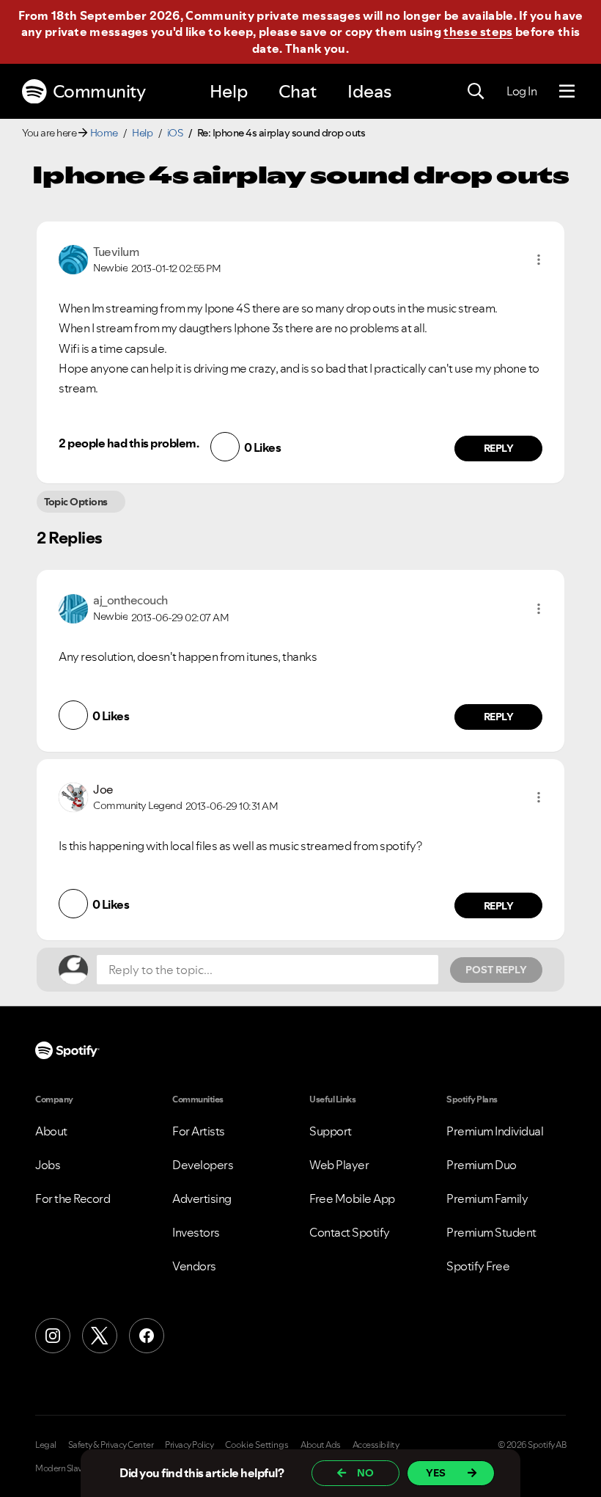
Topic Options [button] (76, 501)
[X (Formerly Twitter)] (99, 1335)
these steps (477, 31)
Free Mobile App (352, 1198)
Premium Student (491, 1232)
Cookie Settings (257, 1445)
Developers (202, 1165)
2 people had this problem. (129, 443)
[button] (539, 260)
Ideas (369, 91)
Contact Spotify (349, 1232)
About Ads (320, 1445)
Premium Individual (494, 1131)
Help (229, 91)
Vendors (194, 1266)
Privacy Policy (189, 1445)
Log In (521, 91)
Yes (436, 1472)
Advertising (202, 1198)
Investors (196, 1232)
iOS (175, 132)
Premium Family (487, 1198)
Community (99, 91)
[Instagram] (52, 1335)
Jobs (47, 1165)
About (51, 1131)
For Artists (198, 1131)
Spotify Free (477, 1266)
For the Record (72, 1198)
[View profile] (73, 258)
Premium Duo (481, 1165)
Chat (298, 91)
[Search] (475, 91)
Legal (45, 1445)
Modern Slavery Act (71, 1468)
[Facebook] (146, 1335)
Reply (499, 448)
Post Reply (496, 969)
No (365, 1472)
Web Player (339, 1165)
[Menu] (567, 91)
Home (104, 132)
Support (330, 1131)
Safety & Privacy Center (111, 1445)
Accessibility (376, 1445)
